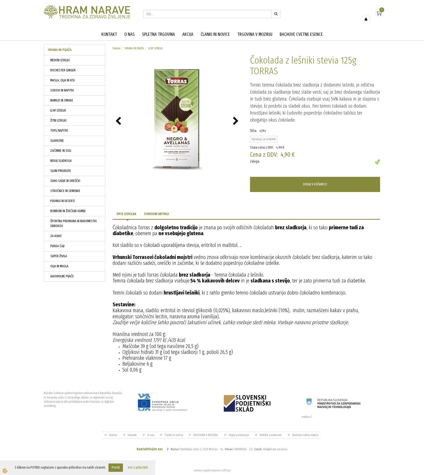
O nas (129, 34)
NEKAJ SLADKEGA (61, 161)
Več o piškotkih (138, 467)
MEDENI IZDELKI (60, 60)
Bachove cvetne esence (301, 34)
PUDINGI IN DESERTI (62, 201)
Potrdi (116, 467)
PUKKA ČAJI (57, 246)
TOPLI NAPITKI (59, 130)
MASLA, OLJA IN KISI (62, 80)
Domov (116, 48)
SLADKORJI (57, 141)
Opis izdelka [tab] (126, 214)
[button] (236, 121)
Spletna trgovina (158, 34)
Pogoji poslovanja (239, 435)
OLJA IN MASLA (59, 266)
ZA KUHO (56, 236)
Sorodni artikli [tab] (156, 214)
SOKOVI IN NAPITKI (62, 90)
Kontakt (109, 34)
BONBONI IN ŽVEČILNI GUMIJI (67, 211)
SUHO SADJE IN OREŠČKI (65, 181)
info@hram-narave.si (275, 449)
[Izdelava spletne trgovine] (226, 470)
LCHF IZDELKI (58, 110)
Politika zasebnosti (271, 435)
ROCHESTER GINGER (63, 70)
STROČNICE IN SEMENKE (65, 191)
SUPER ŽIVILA (58, 256)
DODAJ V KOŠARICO (315, 184)
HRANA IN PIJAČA (134, 48)
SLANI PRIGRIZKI (60, 171)
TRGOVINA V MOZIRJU (254, 34)
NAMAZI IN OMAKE (61, 100)
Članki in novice (215, 34)
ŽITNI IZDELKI (58, 120)
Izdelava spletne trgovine (207, 470)
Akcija (187, 34)
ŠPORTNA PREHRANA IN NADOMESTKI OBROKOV (73, 223)
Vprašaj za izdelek (264, 139)
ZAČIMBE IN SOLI (60, 151)
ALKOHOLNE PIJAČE (62, 276)
